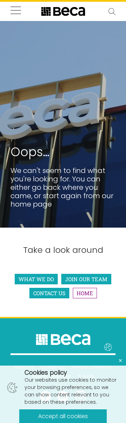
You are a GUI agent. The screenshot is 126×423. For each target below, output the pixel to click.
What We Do (36, 279)
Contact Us (49, 293)
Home (85, 293)
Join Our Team (86, 279)
